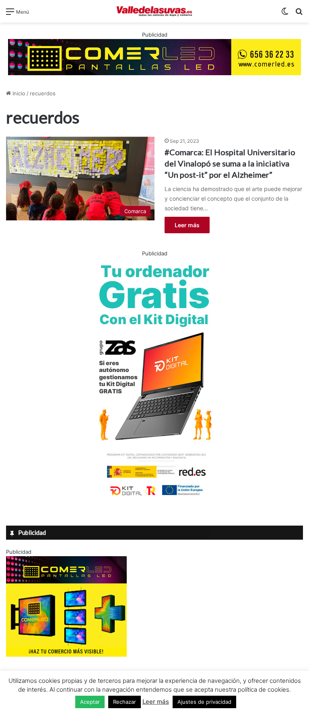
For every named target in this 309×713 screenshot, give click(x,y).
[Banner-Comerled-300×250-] (66, 654)
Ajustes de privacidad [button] (204, 702)
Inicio (18, 93)
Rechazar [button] (124, 702)
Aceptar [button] (90, 702)
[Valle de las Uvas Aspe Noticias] (154, 11)
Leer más (187, 225)
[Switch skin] (285, 14)
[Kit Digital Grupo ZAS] (154, 497)
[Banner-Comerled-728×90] (154, 56)
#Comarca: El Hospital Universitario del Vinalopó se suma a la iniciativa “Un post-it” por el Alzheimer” (230, 163)
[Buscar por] (299, 14)
